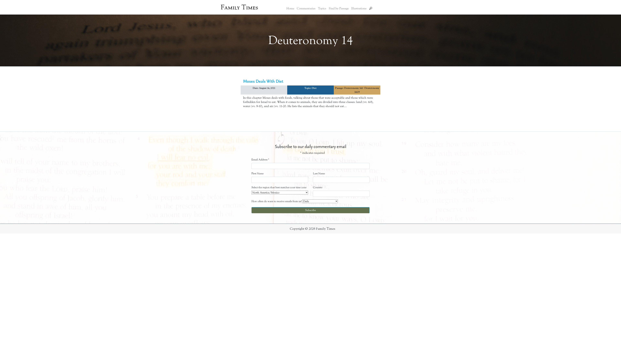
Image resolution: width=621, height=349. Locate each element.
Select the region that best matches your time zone (278, 187)
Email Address (260, 159)
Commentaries (306, 8)
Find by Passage (339, 8)
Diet (314, 88)
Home (290, 8)
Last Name (319, 173)
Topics (322, 8)
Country (317, 187)
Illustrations (358, 8)
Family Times (239, 7)
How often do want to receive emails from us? (276, 201)
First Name (257, 173)
